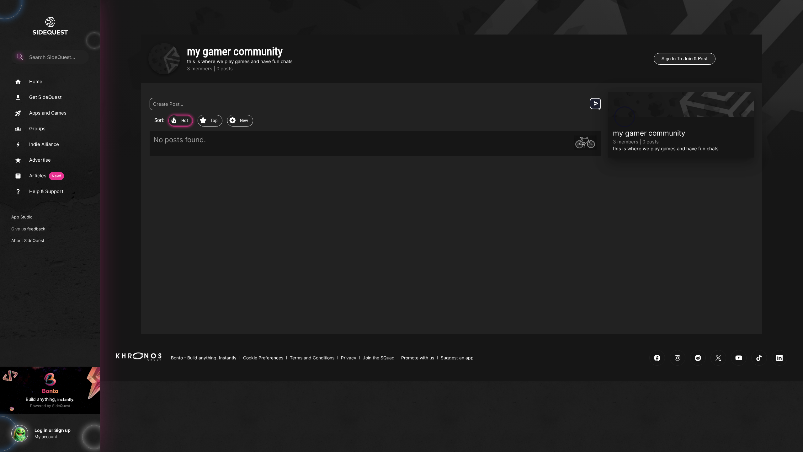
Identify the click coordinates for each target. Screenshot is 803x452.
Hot (179, 120)
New (238, 120)
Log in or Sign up (53, 430)
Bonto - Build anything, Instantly (204, 357)
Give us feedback (28, 228)
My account (46, 436)
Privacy (348, 357)
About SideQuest (27, 240)
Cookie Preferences (263, 357)
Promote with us (417, 357)
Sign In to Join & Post (685, 59)
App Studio (22, 216)
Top (208, 120)
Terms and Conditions (312, 357)
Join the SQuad (379, 357)
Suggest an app (457, 357)
